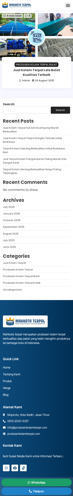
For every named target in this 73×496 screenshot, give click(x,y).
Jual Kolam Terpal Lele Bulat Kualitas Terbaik (36, 72)
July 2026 (9, 207)
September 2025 (13, 227)
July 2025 (9, 240)
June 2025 (9, 247)
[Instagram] (6, 468)
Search (9, 104)
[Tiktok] (23, 468)
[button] (68, 5)
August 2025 (10, 233)
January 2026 (11, 213)
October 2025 (11, 220)
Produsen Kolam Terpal (18, 269)
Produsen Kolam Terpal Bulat (36, 64)
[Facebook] (14, 468)
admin (26, 80)
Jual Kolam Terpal (14, 263)
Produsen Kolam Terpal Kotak (21, 282)
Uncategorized (12, 289)
